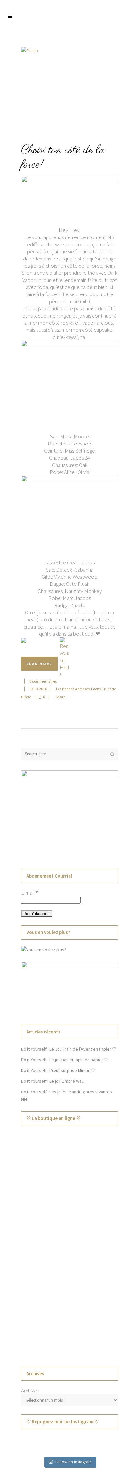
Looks (96, 689)
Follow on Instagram (73, 1462)
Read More (39, 663)
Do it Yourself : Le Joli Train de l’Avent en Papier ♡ (68, 1049)
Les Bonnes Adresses (73, 689)
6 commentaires (43, 681)
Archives (30, 1390)
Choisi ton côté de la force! (62, 158)
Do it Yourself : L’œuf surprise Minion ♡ (58, 1070)
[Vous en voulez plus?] (43, 950)
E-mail (29, 892)
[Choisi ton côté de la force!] (69, 88)
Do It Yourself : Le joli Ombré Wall (52, 1081)
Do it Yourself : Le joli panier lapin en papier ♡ (64, 1060)
